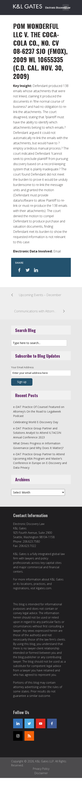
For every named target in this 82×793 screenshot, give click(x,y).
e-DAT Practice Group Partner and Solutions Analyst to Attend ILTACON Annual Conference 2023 (37, 432)
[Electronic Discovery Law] (42, 5)
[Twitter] (29, 723)
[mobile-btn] (65, 7)
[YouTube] (40, 723)
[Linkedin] (18, 723)
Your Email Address (22, 367)
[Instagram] (18, 736)
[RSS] (29, 736)
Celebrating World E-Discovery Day (35, 422)
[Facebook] (52, 723)
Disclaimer (41, 773)
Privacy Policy (41, 769)
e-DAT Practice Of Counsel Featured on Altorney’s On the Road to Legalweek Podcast (38, 411)
